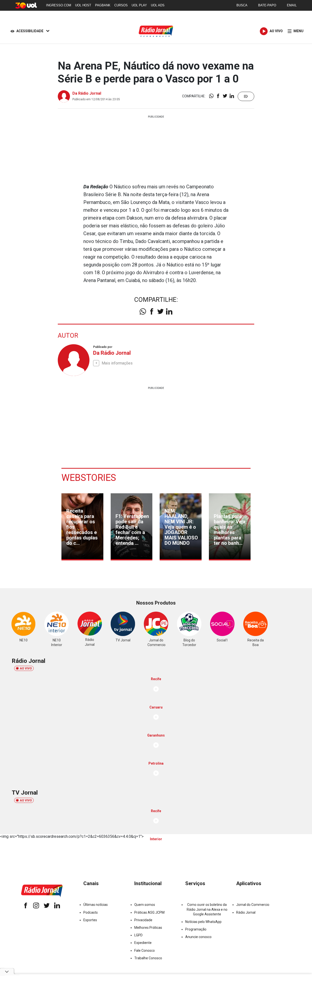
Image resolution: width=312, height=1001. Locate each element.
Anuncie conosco (198, 937)
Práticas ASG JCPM (149, 912)
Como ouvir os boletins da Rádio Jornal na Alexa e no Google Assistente (207, 909)
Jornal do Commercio (252, 905)
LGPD (138, 935)
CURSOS (121, 5)
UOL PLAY (139, 5)
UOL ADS (158, 5)
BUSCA (241, 5)
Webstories (88, 477)
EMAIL (292, 5)
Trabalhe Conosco (148, 958)
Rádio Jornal (245, 912)
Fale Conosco (144, 950)
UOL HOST (83, 5)
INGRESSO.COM (58, 5)
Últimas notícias (95, 905)
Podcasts (90, 912)
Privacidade (143, 920)
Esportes (90, 920)
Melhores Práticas (148, 928)
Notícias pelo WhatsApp (203, 922)
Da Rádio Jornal (86, 93)
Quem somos (144, 905)
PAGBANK (102, 5)
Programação (195, 929)
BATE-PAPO (267, 5)
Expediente (143, 943)
